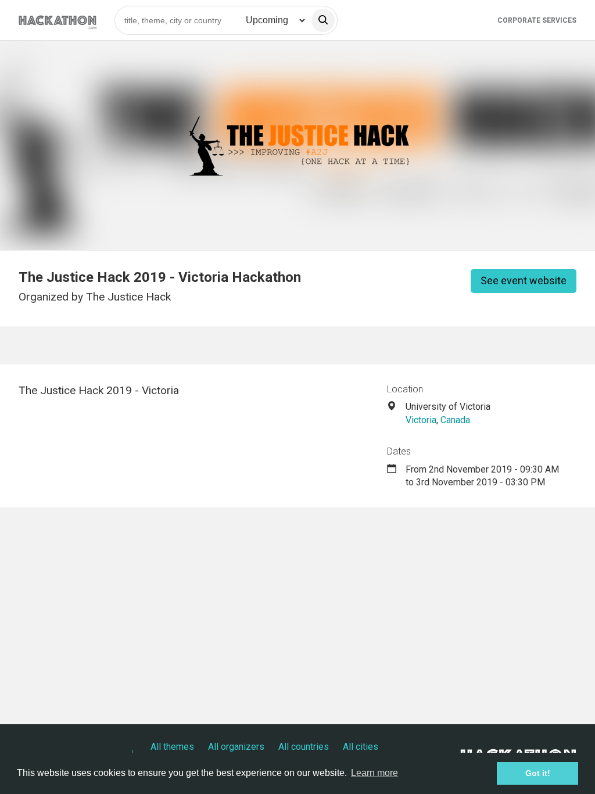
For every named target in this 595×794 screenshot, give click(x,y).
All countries (303, 746)
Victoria (421, 419)
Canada (455, 419)
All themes (172, 746)
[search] (323, 20)
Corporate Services (536, 20)
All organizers (236, 746)
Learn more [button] (374, 773)
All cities (360, 746)
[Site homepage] (57, 20)
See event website (524, 280)
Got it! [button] (537, 773)
